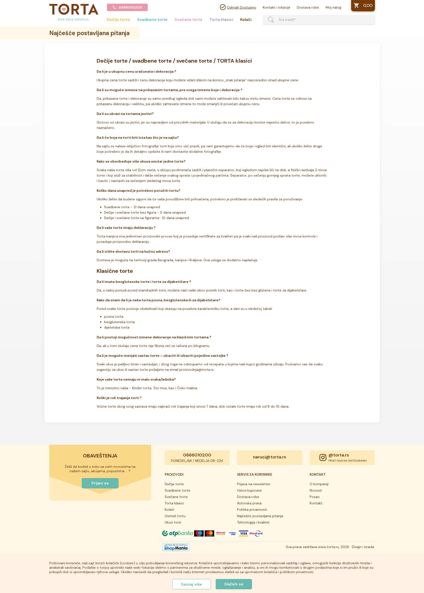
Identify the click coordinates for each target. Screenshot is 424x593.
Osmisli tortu (175, 516)
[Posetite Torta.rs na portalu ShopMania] (176, 548)
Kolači (246, 19)
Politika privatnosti (252, 509)
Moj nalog (333, 7)
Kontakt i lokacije (276, 7)
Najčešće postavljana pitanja (260, 516)
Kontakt (316, 503)
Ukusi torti (173, 522)
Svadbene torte (152, 19)
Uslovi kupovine (249, 490)
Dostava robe (308, 7)
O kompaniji (319, 484)
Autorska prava (249, 503)
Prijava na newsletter (253, 484)
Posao (315, 497)
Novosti (316, 490)
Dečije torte (118, 19)
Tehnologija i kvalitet (253, 522)
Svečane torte (188, 19)
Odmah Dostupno (241, 7)
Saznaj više (191, 584)
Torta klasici (221, 19)
